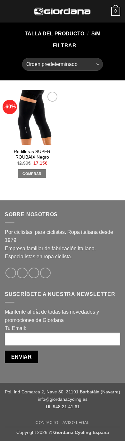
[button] (9, 11)
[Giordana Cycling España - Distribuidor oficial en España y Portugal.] (62, 11)
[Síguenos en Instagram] (22, 273)
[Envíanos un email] (45, 273)
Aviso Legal (76, 422)
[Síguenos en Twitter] (34, 273)
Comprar (31, 174)
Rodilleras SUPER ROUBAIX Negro (32, 154)
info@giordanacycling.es (63, 399)
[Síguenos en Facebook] (10, 273)
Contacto (47, 422)
